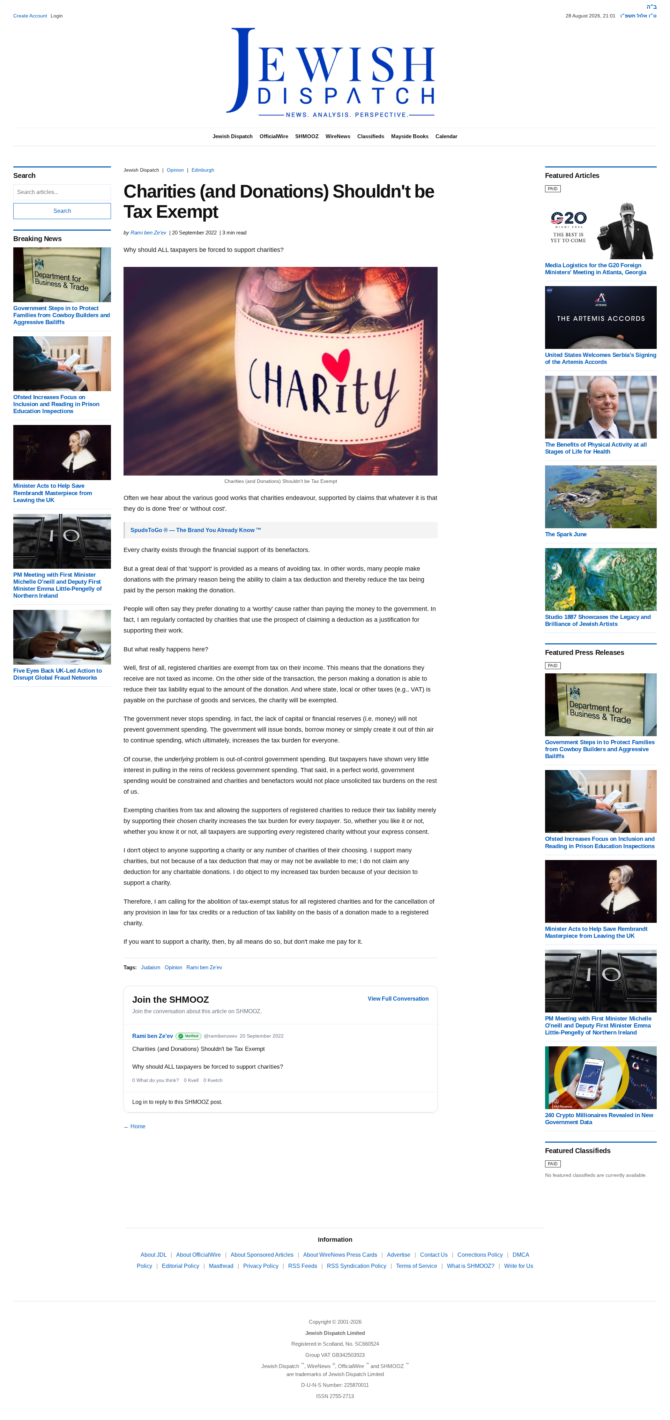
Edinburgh (203, 170)
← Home (135, 1126)
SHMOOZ (307, 136)
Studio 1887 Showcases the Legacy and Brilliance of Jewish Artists (598, 620)
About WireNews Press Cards (341, 1255)
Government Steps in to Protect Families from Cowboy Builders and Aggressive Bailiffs (61, 315)
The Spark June (566, 534)
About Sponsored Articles (263, 1255)
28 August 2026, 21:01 (591, 15)
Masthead (222, 1266)
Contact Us (434, 1255)
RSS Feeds (303, 1266)
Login (57, 15)
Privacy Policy (261, 1266)
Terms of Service (417, 1266)
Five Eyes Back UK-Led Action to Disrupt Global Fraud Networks (57, 674)
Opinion (175, 170)
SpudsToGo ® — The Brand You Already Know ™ (196, 530)
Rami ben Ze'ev (148, 233)
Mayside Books (410, 136)
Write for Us (518, 1266)
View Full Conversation (398, 999)
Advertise (399, 1255)
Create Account (30, 15)
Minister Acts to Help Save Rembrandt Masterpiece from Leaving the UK (52, 493)
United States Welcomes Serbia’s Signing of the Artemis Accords (600, 358)
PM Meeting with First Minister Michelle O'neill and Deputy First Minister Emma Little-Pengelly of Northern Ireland (57, 585)
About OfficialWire (199, 1255)
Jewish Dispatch (233, 136)
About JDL (154, 1255)
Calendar (446, 136)
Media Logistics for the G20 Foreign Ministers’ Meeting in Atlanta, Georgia (595, 269)
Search (62, 211)
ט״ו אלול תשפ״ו (638, 15)
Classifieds (370, 136)
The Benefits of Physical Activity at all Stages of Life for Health (596, 448)
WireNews (338, 136)
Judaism (151, 967)
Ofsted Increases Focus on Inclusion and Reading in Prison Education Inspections (56, 404)
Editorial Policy (181, 1266)
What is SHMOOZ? (471, 1266)
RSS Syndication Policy (357, 1266)
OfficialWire (274, 136)
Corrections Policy (480, 1255)
